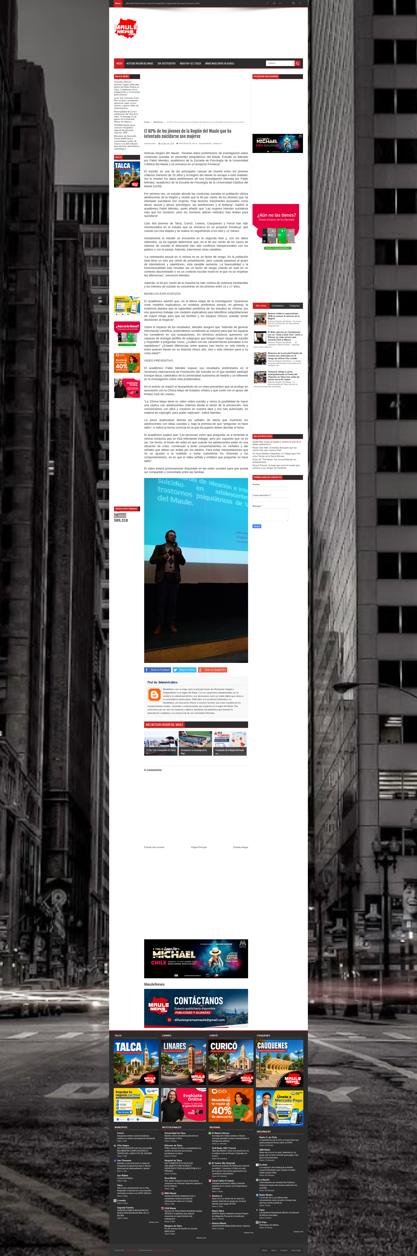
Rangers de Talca (173, 1226)
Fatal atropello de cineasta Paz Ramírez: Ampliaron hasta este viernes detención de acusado (278, 1185)
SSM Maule (170, 1208)
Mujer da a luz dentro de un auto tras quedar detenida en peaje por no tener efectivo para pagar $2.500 (229, 1201)
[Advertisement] (243, 35)
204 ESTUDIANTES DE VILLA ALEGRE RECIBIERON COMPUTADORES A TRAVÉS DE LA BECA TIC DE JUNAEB (134, 1151)
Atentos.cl (217, 1196)
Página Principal (199, 847)
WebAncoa (217, 143)
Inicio (119, 63)
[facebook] (267, 3)
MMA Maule (170, 1193)
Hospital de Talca (173, 1160)
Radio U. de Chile (268, 1137)
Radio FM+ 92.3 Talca (190, 63)
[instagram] (287, 3)
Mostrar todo (154, 1222)
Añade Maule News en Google (219, 63)
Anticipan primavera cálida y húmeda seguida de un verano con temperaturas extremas (229, 1186)
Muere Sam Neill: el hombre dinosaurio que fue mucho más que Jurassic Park (274, 449)
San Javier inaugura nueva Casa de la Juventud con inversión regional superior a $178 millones (183, 1183)
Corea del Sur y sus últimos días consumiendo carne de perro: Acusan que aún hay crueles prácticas (277, 1200)
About (273, 1250)
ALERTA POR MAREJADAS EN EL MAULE (231, 1226)
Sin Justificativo (166, 63)
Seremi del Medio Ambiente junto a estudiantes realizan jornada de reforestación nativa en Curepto (180, 1198)
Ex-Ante (263, 1165)
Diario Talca (218, 1211)
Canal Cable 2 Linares (223, 1181)
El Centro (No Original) (223, 1163)
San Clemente (124, 1160)
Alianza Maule (219, 1223)
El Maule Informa (220, 1133)
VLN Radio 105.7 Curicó (224, 1148)
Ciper (262, 1210)
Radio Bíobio (266, 1195)
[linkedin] (293, 3)
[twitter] (274, 3)
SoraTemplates (131, 1250)
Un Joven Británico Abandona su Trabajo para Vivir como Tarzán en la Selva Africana (276, 454)
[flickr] (280, 3)
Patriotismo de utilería (269, 1225)
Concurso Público (125, 1178)
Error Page (296, 1250)
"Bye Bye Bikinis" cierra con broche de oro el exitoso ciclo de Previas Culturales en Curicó (230, 1153)
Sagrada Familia (125, 1207)
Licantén (121, 1200)
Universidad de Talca (175, 1133)
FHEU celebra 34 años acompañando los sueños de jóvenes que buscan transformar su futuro (183, 1151)
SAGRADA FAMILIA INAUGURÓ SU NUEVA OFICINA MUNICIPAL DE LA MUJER (133, 1213)
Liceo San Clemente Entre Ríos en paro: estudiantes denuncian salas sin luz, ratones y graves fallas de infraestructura (126, 103)
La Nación (264, 1180)
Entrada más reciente (154, 847)
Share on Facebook (160, 670)
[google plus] (300, 3)
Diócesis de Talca (173, 1145)
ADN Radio (264, 1150)
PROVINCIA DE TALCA (188, 143)
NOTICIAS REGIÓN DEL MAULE (140, 63)
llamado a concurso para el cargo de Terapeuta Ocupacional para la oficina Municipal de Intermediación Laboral (134, 1166)
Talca (119, 1185)
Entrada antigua (240, 847)
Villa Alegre (123, 1145)
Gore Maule (170, 1178)
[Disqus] (196, 895)
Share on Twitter (187, 670)
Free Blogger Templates (162, 1250)
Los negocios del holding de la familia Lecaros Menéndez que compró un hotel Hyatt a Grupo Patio (277, 1170)
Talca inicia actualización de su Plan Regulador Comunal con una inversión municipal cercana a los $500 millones (134, 1190)
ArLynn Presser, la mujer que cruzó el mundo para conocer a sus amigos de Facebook (276, 466)
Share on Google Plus (215, 670)
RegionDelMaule (205, 143)
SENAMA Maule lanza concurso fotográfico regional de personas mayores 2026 (124, 129)
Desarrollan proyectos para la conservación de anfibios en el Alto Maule (159, 3)
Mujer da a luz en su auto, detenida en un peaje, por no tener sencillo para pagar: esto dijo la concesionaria (278, 1155)
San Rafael (122, 1175)
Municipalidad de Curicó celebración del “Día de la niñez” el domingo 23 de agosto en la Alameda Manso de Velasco (126, 116)
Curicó (120, 1133)
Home (264, 1250)
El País (262, 1222)
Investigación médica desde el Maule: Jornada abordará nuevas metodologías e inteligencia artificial (230, 1138)
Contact (283, 1250)
